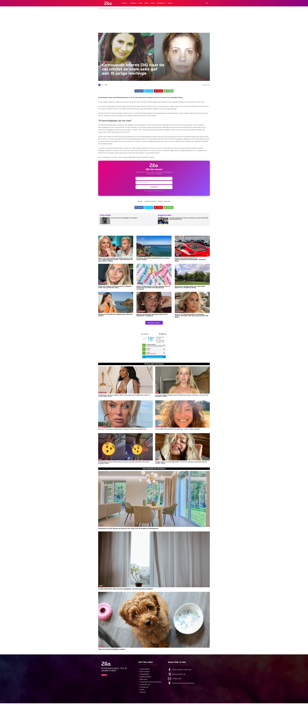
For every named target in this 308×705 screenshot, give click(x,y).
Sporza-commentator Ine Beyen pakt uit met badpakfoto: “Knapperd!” (152, 315)
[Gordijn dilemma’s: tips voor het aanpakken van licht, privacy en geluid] (154, 559)
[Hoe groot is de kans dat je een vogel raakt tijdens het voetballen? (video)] (192, 274)
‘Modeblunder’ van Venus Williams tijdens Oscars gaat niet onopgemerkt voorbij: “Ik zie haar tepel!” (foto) (124, 395)
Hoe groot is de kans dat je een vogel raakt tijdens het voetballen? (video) (190, 286)
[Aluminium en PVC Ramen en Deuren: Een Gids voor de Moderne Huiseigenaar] (154, 499)
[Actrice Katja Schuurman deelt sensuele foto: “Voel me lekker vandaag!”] (182, 414)
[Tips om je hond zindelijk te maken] (154, 620)
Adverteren (143, 679)
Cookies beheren (145, 677)
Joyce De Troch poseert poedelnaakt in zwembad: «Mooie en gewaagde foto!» (122, 429)
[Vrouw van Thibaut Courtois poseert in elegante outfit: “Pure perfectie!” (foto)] (115, 274)
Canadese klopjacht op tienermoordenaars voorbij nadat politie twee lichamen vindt (188, 218)
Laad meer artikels (153, 323)
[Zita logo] (108, 3)
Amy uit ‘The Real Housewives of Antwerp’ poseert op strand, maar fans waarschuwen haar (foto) (191, 316)
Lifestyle (140, 283)
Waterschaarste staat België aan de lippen (124, 218)
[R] (99, 85)
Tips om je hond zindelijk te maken (111, 649)
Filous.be (143, 692)
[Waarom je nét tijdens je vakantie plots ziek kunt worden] (115, 302)
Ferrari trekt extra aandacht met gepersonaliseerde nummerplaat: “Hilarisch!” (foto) (190, 259)
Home (99, 8)
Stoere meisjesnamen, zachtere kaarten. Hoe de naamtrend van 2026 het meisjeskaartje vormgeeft (153, 287)
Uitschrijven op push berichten (150, 682)
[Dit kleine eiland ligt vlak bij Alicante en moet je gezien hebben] (153, 246)
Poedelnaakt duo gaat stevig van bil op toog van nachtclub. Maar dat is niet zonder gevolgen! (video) (123, 462)
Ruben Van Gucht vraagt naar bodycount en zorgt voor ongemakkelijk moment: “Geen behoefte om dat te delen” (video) (115, 259)
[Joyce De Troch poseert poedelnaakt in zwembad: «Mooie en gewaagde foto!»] (125, 414)
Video (177, 283)
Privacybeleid (144, 674)
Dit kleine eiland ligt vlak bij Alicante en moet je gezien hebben (153, 258)
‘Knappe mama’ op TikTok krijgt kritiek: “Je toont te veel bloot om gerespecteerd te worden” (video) (181, 462)
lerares (160, 201)
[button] (207, 3)
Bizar (177, 255)
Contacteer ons (145, 684)
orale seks (167, 201)
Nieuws (104, 8)
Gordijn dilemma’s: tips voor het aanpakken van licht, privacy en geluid (125, 589)
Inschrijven (154, 187)
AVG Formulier (145, 672)
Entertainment (103, 255)
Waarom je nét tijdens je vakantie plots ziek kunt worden (115, 315)
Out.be (142, 689)
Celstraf (140, 201)
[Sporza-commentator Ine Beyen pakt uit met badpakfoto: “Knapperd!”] (153, 302)
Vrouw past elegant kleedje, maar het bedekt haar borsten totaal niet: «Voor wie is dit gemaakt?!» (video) (181, 395)
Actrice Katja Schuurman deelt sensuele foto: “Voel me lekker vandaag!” (177, 429)
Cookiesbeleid (144, 669)
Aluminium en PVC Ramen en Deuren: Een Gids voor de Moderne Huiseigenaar (128, 528)
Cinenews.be (144, 687)
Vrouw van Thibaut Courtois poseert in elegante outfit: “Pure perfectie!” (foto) (115, 286)
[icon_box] (179, 669)
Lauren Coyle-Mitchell (150, 201)
